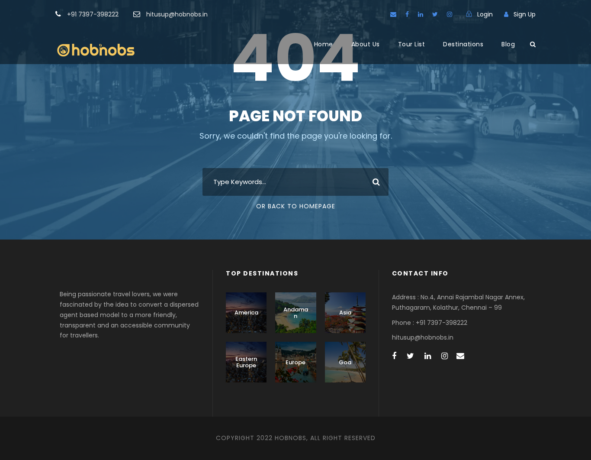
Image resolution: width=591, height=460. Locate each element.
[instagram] (449, 14)
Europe (295, 362)
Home (323, 44)
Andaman (295, 313)
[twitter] (435, 14)
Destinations (463, 44)
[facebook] (407, 14)
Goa (345, 362)
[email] (393, 14)
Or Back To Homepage (295, 206)
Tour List (411, 44)
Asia (345, 312)
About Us (365, 44)
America (246, 312)
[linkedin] (420, 14)
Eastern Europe (246, 362)
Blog (508, 44)
